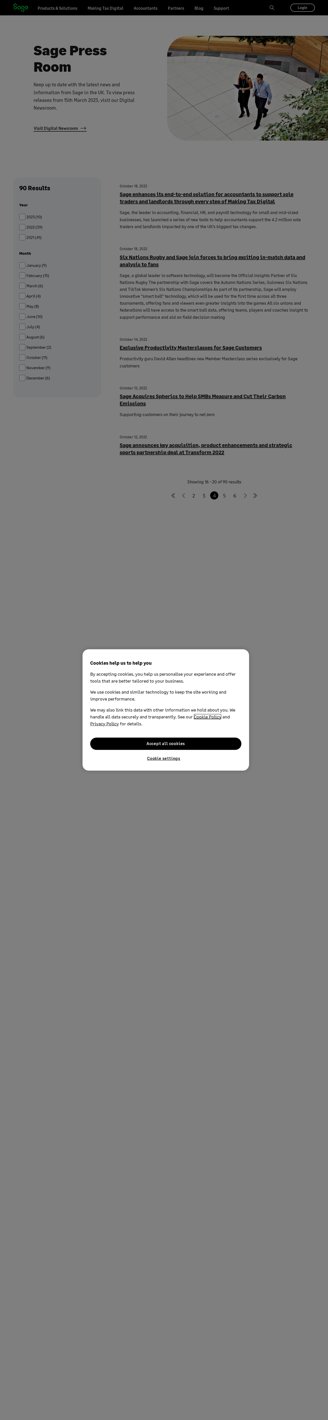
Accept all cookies (166, 743)
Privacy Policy (104, 723)
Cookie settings (163, 758)
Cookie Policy (207, 716)
